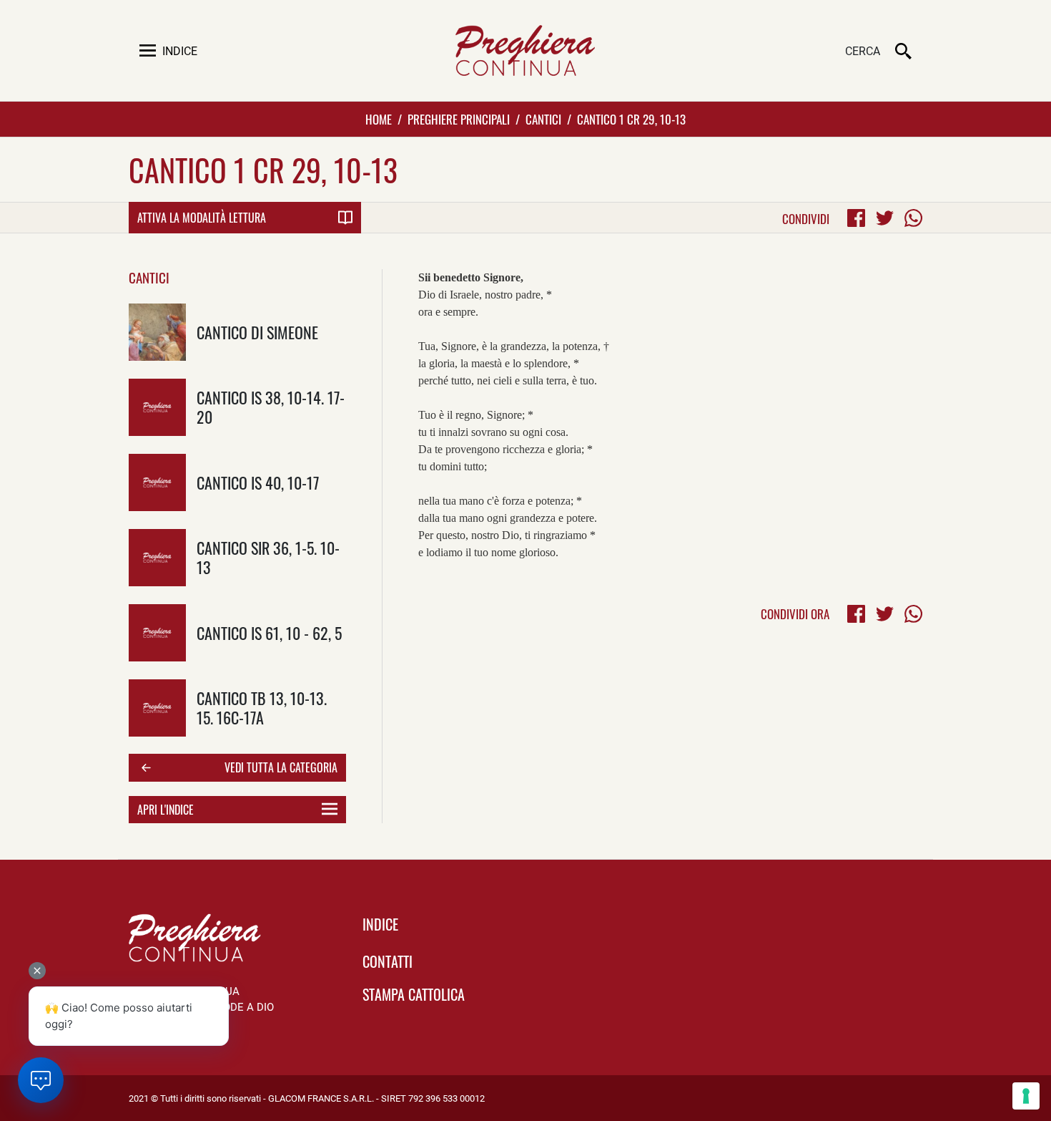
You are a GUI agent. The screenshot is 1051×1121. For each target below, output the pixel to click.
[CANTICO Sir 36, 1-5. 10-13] (157, 557)
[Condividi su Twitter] (885, 218)
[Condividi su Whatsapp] (913, 218)
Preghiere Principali (459, 119)
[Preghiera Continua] (525, 50)
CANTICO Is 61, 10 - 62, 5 (269, 632)
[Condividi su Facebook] (856, 218)
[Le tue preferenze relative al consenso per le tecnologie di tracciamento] (1026, 1096)
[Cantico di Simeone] (157, 332)
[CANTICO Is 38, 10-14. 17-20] (157, 407)
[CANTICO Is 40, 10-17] (157, 482)
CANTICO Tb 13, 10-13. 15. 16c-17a (262, 707)
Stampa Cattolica (413, 994)
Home (378, 119)
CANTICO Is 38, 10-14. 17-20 (271, 406)
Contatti (387, 961)
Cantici (543, 119)
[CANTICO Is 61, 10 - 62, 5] (157, 632)
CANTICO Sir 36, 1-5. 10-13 (268, 556)
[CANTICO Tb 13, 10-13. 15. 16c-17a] (157, 708)
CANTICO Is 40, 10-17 (258, 482)
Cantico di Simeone (257, 332)
